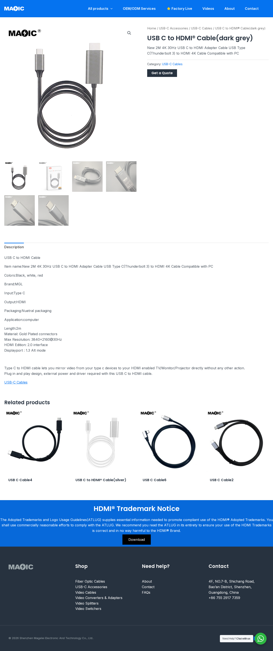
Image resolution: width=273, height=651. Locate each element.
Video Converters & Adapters (98, 598)
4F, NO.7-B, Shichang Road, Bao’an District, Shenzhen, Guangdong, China (232, 586)
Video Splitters (87, 603)
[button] (129, 33)
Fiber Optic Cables (90, 581)
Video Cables (85, 592)
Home (151, 28)
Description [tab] (14, 247)
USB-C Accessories (173, 28)
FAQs (146, 592)
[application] (110, 8)
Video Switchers (88, 608)
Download (136, 539)
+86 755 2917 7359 (224, 598)
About (147, 581)
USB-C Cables (201, 28)
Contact (148, 587)
